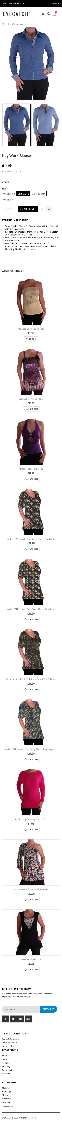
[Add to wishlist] (42, 209)
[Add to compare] (49, 209)
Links (54, 3)
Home (3, 24)
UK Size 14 (9, 193)
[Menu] (43, 14)
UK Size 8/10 (38, 193)
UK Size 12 (23, 193)
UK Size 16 (9, 199)
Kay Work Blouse (16, 155)
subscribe (48, 1009)
